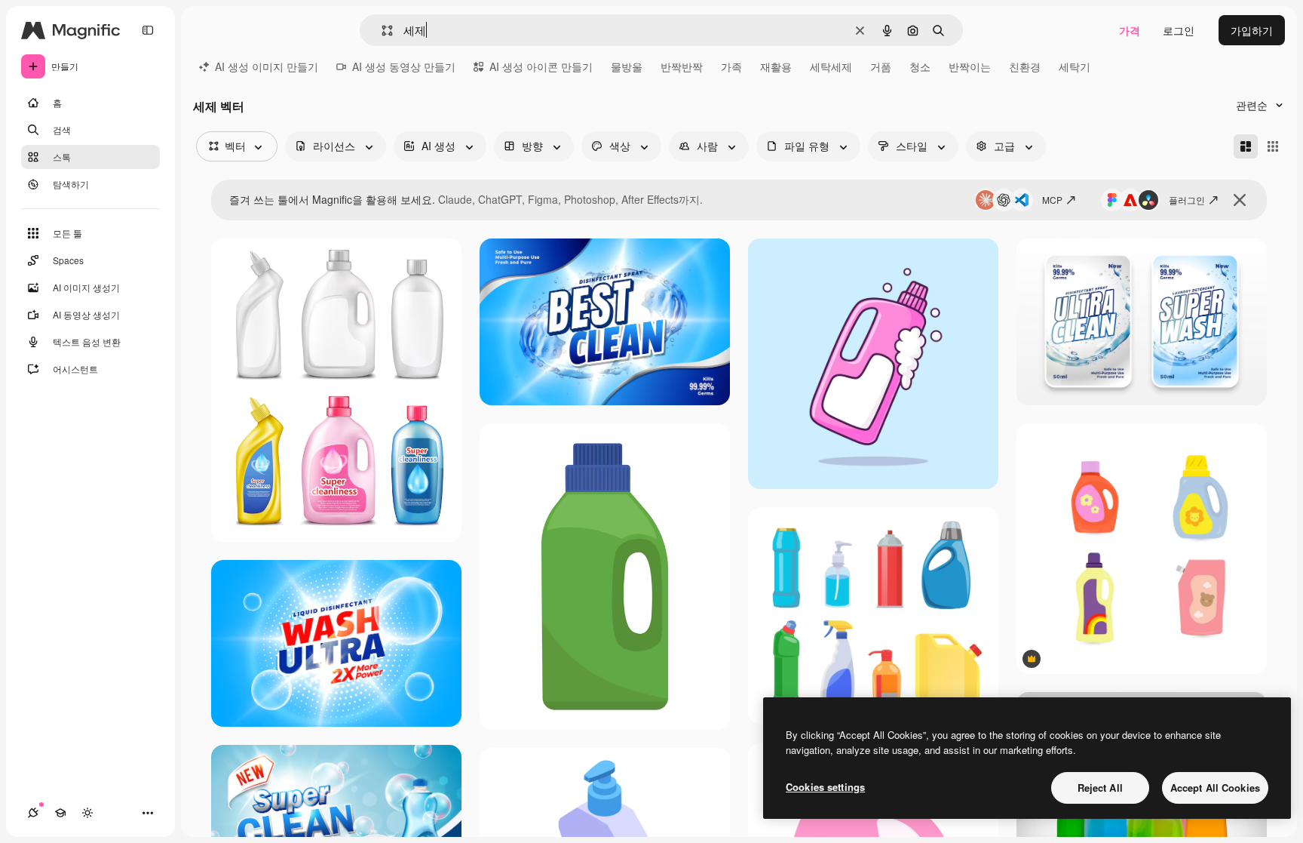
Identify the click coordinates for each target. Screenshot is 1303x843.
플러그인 (1187, 199)
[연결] (33, 813)
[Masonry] (1246, 146)
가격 (1129, 30)
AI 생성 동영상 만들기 (403, 66)
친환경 (1025, 66)
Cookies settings (825, 787)
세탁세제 (831, 66)
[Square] (1273, 146)
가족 (731, 66)
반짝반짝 (682, 66)
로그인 (1178, 30)
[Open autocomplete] (381, 30)
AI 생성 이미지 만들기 (266, 66)
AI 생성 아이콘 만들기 (541, 66)
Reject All (1100, 787)
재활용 (776, 66)
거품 (880, 66)
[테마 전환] (87, 813)
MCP (1052, 199)
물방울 (626, 66)
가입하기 (1252, 30)
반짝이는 (970, 66)
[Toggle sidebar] (148, 30)
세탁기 (1074, 66)
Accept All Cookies (1215, 787)
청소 (919, 66)
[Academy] (60, 813)
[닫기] (1240, 200)
